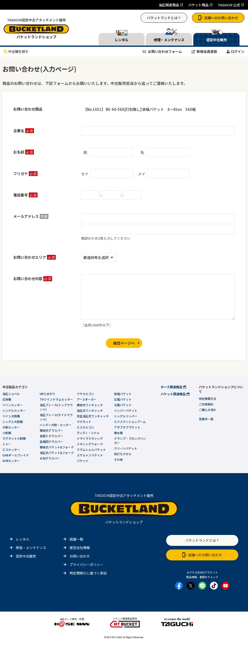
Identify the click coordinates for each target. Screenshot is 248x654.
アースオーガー (87, 399)
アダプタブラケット (127, 427)
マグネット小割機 (14, 438)
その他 (118, 459)
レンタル (22, 539)
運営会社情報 (80, 547)
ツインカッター (12, 405)
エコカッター (11, 449)
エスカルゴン (85, 427)
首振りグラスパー (51, 436)
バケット (82, 461)
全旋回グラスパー (51, 441)
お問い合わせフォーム (164, 51)
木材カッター (11, 461)
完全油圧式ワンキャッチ (93, 416)
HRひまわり (47, 394)
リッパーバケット (125, 410)
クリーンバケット (125, 448)
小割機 (6, 433)
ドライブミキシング (90, 438)
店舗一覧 (76, 539)
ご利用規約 (206, 404)
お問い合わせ (80, 556)
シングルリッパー (125, 416)
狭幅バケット (123, 394)
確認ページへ (124, 343)
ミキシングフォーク (90, 444)
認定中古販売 (26, 556)
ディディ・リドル (88, 433)
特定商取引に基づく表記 (88, 573)
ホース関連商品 (172, 387)
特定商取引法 (207, 398)
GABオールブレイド (15, 455)
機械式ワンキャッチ (90, 405)
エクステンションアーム (130, 422)
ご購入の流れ (207, 410)
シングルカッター (14, 410)
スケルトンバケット (90, 455)
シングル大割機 (12, 422)
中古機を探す (18, 51)
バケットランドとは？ (164, 17)
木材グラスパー (50, 458)
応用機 (6, 399)
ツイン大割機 (11, 416)
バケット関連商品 (173, 394)
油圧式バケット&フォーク (57, 453)
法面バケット (123, 405)
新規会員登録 (207, 51)
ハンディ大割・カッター (55, 425)
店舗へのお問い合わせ (221, 17)
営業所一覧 (206, 419)
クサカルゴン (85, 394)
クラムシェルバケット (91, 449)
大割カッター (11, 427)
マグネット (84, 422)
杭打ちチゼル (123, 454)
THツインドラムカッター (56, 399)
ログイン (237, 51)
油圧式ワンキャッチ (90, 410)
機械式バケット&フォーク (57, 447)
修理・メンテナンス (31, 547)
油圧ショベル (11, 394)
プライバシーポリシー (86, 564)
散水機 (118, 433)
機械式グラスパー (51, 430)
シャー (6, 444)
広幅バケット (123, 399)
